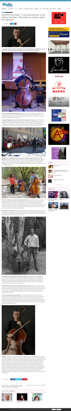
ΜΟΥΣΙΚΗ (7, 12)
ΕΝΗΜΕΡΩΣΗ (4, 8)
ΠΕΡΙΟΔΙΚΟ (59, 8)
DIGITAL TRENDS (46, 8)
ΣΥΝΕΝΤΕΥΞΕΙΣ (10, 12)
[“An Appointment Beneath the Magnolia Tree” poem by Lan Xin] (24, 397)
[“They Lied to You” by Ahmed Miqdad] (9, 397)
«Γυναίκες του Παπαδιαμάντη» (59, 179)
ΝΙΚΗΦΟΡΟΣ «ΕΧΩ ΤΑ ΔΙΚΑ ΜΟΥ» (64, 209)
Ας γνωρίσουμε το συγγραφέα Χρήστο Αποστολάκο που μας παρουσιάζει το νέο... (52, 210)
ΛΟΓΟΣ (60, 197)
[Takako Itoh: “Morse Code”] (39, 397)
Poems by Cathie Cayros (58, 175)
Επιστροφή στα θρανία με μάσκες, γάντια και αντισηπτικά (36, 385)
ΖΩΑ (40, 8)
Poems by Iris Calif (57, 165)
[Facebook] (66, 0)
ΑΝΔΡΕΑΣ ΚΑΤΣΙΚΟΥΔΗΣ (28, 8)
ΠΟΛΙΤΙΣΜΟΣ (10, 8)
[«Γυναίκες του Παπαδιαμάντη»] (50, 181)
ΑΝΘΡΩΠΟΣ (36, 8)
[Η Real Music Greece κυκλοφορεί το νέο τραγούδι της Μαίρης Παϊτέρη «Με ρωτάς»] (53, 194)
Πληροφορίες (59, 409)
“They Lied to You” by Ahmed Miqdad (7, 401)
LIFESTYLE (20, 8)
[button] (69, 8)
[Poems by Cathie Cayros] (50, 176)
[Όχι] (69, 409)
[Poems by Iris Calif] (50, 166)
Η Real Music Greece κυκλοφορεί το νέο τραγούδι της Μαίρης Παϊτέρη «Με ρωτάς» (53, 199)
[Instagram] (67, 0)
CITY (16, 8)
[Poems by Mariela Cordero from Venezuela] (64, 194)
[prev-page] (2, 404)
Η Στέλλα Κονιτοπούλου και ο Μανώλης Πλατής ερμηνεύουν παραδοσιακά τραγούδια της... (61, 171)
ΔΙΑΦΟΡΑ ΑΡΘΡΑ (53, 8)
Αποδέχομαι (54, 409)
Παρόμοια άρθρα (5, 391)
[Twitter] (69, 0)
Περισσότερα (12, 391)
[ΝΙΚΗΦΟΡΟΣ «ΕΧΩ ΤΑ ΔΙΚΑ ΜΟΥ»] (64, 205)
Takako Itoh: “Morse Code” (36, 401)
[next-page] (3, 404)
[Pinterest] (15, 24)
